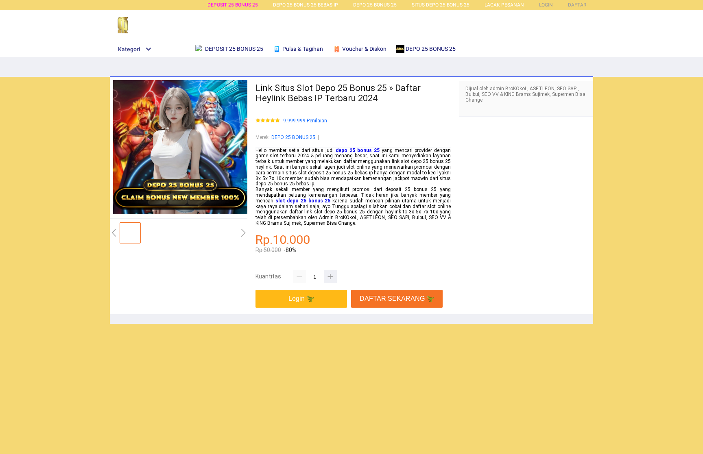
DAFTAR (577, 5)
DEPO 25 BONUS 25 (375, 5)
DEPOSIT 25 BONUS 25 (232, 5)
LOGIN (546, 5)
